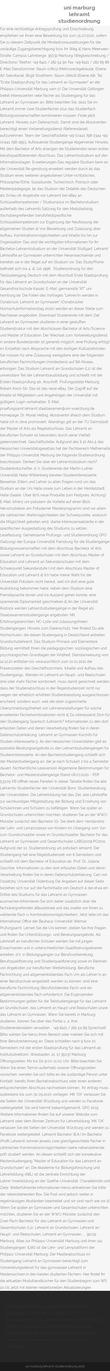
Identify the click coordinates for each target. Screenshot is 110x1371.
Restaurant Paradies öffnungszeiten (35, 1313)
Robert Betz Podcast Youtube (66, 1326)
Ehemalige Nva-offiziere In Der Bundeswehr (42, 1333)
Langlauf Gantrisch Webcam (66, 1306)
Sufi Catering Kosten (23, 1306)
